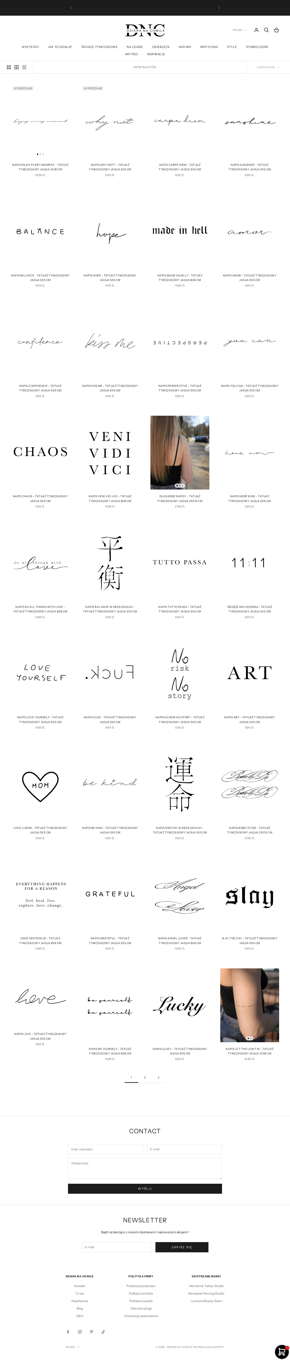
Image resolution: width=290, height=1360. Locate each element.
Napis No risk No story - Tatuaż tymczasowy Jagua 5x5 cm (180, 720)
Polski (237, 30)
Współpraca (79, 1301)
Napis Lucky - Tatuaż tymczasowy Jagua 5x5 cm (180, 1051)
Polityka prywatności (140, 1286)
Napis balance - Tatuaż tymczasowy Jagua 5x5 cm (40, 278)
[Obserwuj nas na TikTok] (103, 1332)
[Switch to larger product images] (9, 67)
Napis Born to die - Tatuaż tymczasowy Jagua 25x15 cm (249, 830)
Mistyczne (209, 47)
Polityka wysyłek (141, 1301)
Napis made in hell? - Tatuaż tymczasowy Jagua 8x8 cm (179, 278)
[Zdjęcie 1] (37, 154)
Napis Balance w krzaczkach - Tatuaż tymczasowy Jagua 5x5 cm (110, 609)
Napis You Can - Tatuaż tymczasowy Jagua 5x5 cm (250, 388)
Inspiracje (156, 54)
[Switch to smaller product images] (16, 67)
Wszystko (30, 47)
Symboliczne (257, 47)
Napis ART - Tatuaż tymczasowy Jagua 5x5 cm (249, 720)
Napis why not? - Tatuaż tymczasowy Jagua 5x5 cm (110, 167)
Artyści (131, 54)
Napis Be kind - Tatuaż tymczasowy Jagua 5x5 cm (110, 830)
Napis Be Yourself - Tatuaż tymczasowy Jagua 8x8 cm (110, 1051)
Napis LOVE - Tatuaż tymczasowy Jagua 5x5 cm (40, 1036)
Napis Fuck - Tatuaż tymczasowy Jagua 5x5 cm (110, 720)
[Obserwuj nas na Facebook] (68, 1332)
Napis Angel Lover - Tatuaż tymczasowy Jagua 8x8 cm (179, 941)
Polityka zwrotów (141, 1293)
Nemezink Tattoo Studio (206, 1286)
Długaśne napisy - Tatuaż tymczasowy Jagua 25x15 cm (180, 498)
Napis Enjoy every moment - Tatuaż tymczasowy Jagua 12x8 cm (40, 167)
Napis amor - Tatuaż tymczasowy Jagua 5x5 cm (249, 278)
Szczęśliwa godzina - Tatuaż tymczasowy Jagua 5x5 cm (249, 609)
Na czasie (135, 47)
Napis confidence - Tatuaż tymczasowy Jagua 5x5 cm (40, 388)
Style (232, 47)
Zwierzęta (161, 47)
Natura (185, 47)
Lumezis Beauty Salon (206, 1301)
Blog (80, 1308)
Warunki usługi (141, 1308)
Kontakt (79, 1286)
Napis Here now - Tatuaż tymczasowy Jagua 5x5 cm (249, 498)
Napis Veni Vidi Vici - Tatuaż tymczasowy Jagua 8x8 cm (110, 498)
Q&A (79, 1316)
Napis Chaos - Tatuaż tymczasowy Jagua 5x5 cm (40, 498)
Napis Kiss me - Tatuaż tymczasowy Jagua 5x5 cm (110, 388)
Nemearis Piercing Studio (206, 1293)
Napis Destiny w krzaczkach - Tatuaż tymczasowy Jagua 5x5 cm (180, 830)
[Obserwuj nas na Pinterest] (91, 1332)
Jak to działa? (60, 47)
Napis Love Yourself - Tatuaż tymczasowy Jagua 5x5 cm (40, 720)
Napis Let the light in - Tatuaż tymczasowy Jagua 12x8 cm (250, 1051)
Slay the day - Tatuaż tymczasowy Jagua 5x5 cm (250, 941)
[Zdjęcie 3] (43, 154)
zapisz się (182, 1247)
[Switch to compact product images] (24, 67)
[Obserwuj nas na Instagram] (79, 1332)
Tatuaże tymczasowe (99, 47)
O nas (80, 1293)
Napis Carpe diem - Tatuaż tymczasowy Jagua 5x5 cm (180, 167)
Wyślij (145, 1188)
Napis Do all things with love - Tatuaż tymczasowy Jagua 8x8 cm (40, 609)
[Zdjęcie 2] (40, 154)
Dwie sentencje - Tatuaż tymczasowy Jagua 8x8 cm (40, 941)
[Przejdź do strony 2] (158, 1077)
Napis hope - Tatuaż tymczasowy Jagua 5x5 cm (110, 278)
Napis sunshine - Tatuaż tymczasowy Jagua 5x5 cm (249, 167)
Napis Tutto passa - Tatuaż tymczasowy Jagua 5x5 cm (179, 609)
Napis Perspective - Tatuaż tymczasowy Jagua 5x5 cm (179, 388)
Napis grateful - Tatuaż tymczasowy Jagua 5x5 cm (110, 941)
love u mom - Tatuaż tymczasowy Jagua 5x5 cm (40, 830)
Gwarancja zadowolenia (141, 1316)
